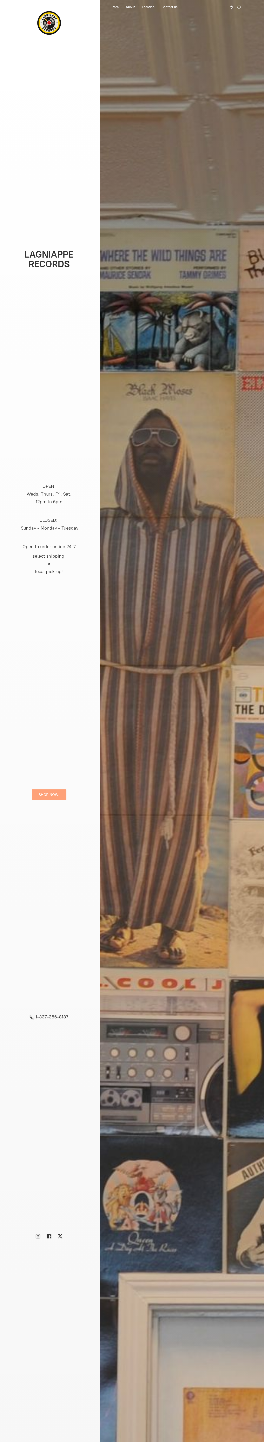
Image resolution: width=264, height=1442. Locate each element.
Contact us (169, 7)
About (130, 7)
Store (115, 7)
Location (148, 7)
